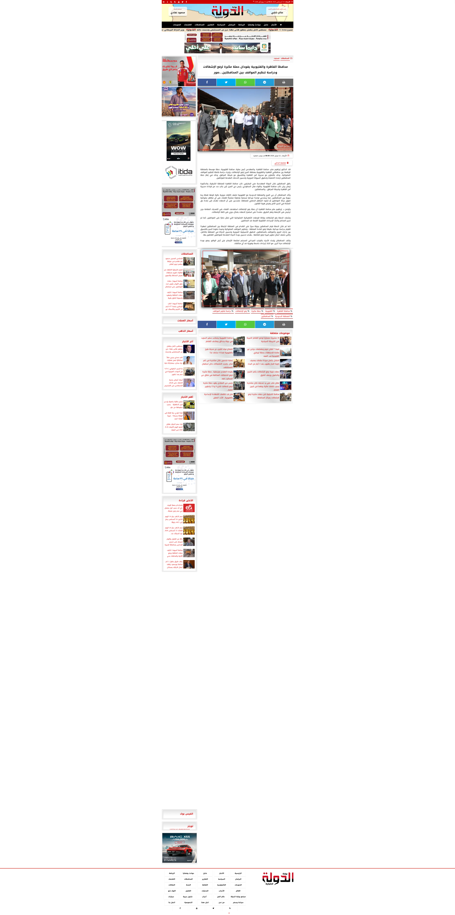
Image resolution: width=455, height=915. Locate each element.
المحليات (205, 890)
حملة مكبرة (256, 311)
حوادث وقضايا (254, 25)
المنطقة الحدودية (282, 316)
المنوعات (177, 25)
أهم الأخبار (187, 397)
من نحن (222, 902)
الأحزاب (221, 890)
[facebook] (186, 2)
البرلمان (231, 25)
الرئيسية (238, 873)
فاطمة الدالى (280, 163)
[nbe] (227, 48)
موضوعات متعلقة (280, 333)
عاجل (266, 25)
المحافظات (200, 25)
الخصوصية (188, 902)
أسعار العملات (185, 320)
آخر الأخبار (187, 341)
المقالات (171, 885)
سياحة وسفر (238, 902)
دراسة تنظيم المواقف (222, 311)
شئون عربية (187, 896)
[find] (171, 2)
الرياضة (241, 25)
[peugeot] (178, 141)
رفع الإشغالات (241, 311)
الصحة (188, 885)
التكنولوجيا (221, 885)
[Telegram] (264, 82)
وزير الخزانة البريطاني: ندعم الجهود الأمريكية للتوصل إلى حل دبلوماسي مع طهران (203, 30)
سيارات (171, 896)
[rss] (175, 2)
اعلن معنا (205, 902)
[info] (167, 2)
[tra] (178, 231)
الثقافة (205, 885)
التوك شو (172, 890)
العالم (238, 890)
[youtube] (179, 2)
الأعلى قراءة (186, 500)
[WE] (178, 101)
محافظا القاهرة (283, 311)
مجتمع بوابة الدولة (238, 896)
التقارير (210, 25)
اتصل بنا (171, 902)
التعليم (188, 890)
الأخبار (274, 25)
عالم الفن (221, 896)
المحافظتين (266, 316)
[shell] (178, 71)
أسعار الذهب (185, 331)
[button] (165, 847)
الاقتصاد (188, 25)
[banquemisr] (227, 37)
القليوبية (269, 311)
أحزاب (204, 896)
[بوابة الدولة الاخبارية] (179, 848)
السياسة (221, 25)
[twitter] (182, 2)
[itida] (178, 172)
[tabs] (164, 2)
